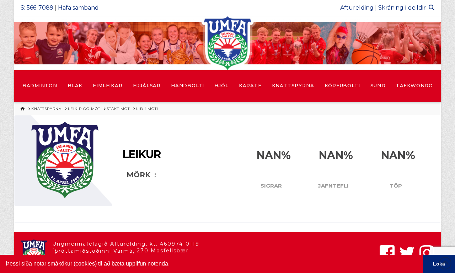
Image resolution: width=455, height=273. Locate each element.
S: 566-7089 (37, 7)
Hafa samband (78, 7)
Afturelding (357, 7)
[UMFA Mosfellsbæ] (227, 43)
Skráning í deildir (402, 7)
